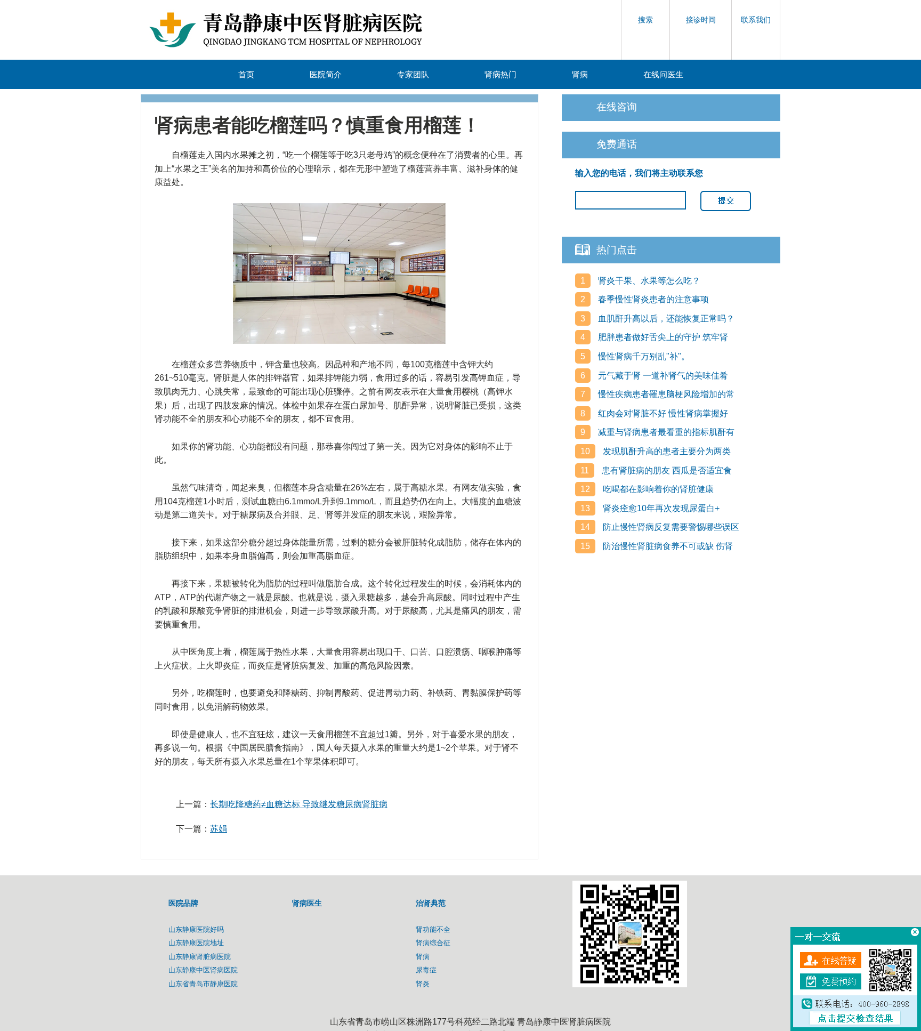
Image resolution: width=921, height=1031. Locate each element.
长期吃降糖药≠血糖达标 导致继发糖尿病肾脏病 (298, 804)
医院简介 (326, 74)
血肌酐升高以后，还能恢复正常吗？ (665, 318)
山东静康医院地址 (196, 943)
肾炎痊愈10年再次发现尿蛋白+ (660, 508)
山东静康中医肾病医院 (203, 970)
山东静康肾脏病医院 (199, 957)
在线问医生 (663, 74)
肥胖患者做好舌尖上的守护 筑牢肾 (662, 337)
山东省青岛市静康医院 (203, 984)
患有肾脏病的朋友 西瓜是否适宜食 (666, 470)
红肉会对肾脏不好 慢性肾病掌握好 (662, 413)
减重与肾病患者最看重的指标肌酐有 (665, 432)
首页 (246, 74)
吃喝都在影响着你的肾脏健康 (657, 489)
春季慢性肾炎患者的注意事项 (652, 299)
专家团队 (413, 74)
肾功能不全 (433, 929)
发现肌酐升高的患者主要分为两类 (666, 451)
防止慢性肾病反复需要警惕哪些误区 (670, 526)
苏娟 (218, 828)
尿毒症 (426, 970)
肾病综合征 (433, 943)
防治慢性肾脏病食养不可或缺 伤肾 (667, 546)
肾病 (580, 74)
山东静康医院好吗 (196, 929)
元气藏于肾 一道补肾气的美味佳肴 (662, 375)
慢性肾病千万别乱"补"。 (643, 356)
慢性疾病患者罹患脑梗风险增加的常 (665, 394)
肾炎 (423, 984)
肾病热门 (500, 74)
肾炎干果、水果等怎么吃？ (648, 280)
